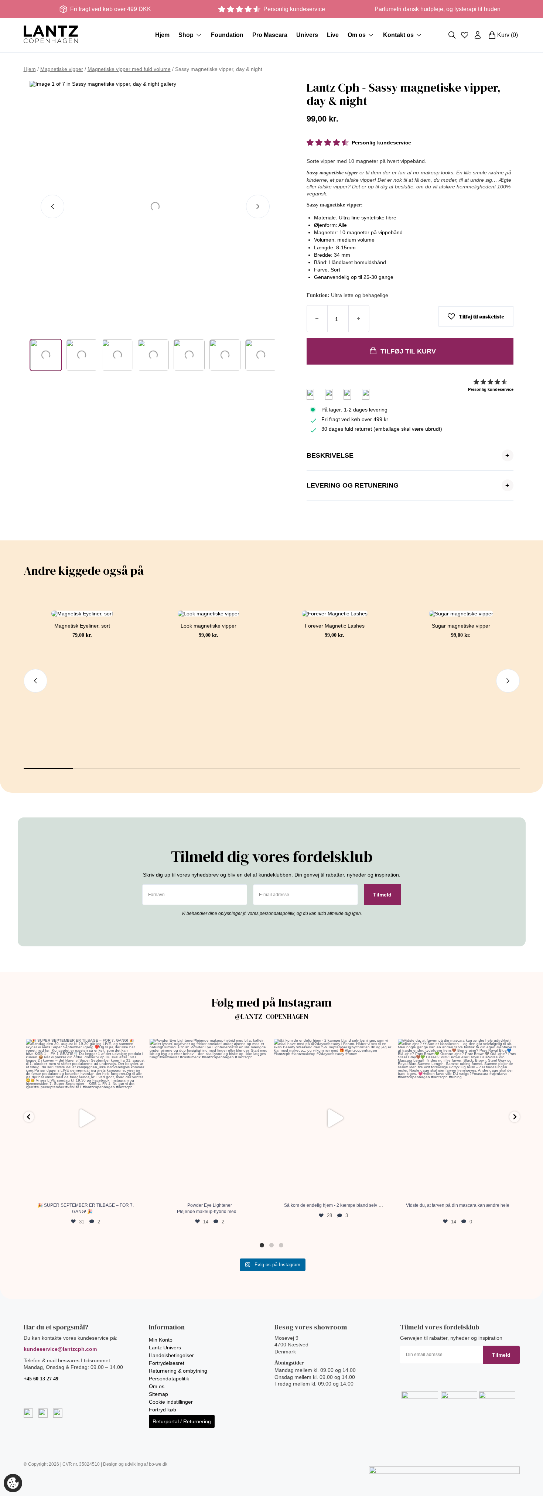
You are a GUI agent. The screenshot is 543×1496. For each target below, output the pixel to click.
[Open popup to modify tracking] (13, 1483)
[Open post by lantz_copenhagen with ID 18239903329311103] (458, 1118)
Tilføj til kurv (408, 351)
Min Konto (161, 1340)
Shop (186, 35)
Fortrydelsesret (166, 1363)
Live (333, 35)
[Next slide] (258, 206)
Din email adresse (424, 1354)
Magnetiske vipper (61, 69)
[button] (46, 355)
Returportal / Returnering (182, 1421)
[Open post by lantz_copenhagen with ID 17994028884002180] (209, 1118)
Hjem (162, 35)
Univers (307, 35)
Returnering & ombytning (178, 1371)
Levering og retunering (408, 485)
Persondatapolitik (169, 1378)
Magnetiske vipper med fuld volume (129, 69)
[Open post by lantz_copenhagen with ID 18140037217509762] (86, 1118)
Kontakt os (398, 35)
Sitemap (158, 1394)
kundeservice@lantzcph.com (60, 1349)
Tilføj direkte (82, 724)
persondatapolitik (277, 913)
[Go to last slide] (52, 206)
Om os (357, 35)
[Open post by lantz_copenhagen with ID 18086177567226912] (333, 1118)
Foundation (227, 35)
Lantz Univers (165, 1347)
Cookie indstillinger (171, 1402)
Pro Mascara (269, 35)
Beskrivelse (408, 455)
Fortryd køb (162, 1410)
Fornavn (156, 894)
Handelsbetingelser (171, 1355)
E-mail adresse (274, 894)
